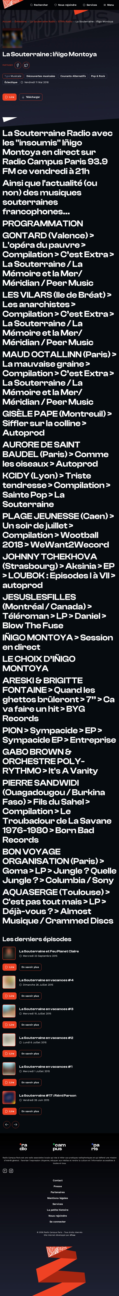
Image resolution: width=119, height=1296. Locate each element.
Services (92, 4)
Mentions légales (57, 1198)
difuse (72, 1235)
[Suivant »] (15, 1124)
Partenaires (58, 1192)
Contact (58, 1180)
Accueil (6, 21)
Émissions (20, 21)
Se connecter (58, 1221)
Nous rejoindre (67, 4)
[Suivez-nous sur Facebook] (4, 1171)
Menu (110, 4)
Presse (58, 1186)
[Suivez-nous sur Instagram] (11, 1171)
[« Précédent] (6, 1124)
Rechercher (41, 4)
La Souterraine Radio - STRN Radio (51, 21)
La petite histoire (57, 1209)
